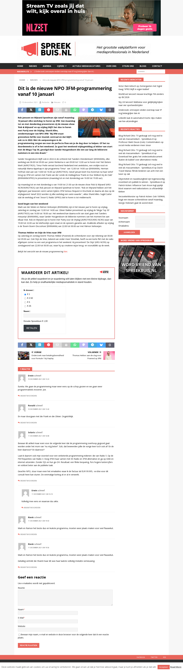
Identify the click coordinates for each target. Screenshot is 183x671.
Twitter (154, 657)
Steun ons (128, 66)
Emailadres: (124, 225)
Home (20, 66)
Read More (175, 666)
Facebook (141, 657)
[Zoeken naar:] (151, 71)
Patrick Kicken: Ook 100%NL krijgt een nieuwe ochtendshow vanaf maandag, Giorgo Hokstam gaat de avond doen (142, 199)
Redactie (45, 102)
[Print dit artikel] (66, 110)
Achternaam (124, 221)
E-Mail (21, 617)
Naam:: (27, 311)
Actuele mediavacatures (86, 66)
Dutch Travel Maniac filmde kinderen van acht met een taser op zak (141, 170)
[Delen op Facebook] (22, 110)
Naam (21, 609)
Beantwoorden (28, 396)
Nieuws (33, 66)
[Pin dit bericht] (48, 110)
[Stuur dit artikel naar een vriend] (57, 110)
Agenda (47, 66)
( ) (62, 71)
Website (21, 626)
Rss (164, 657)
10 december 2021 (30, 102)
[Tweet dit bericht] (31, 110)
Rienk (31, 517)
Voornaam (123, 217)
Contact (157, 66)
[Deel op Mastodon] (83, 110)
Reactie (21, 587)
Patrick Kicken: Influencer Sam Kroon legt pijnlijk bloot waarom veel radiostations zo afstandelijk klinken (141, 188)
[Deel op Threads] (110, 110)
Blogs (143, 66)
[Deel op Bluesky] (101, 110)
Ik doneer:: (29, 290)
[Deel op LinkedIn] (39, 110)
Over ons (111, 66)
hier (65, 251)
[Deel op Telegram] (92, 110)
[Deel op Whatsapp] (74, 110)
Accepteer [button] (163, 667)
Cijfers (60, 66)
